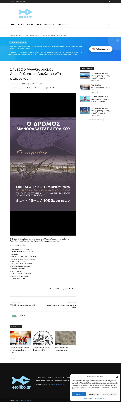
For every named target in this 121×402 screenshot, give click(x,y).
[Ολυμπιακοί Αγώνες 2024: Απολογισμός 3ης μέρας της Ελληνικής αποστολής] (85, 99)
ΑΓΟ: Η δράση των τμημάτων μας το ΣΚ (22, 305)
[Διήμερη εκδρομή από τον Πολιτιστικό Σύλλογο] (43, 338)
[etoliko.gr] (11, 84)
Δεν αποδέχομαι (94, 394)
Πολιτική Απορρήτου (100, 398)
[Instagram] (109, 1)
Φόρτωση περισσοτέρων (95, 119)
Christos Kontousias (26, 400)
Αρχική (12, 35)
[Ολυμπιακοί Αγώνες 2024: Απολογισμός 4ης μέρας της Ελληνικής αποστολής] (85, 110)
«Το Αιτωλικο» (37, 344)
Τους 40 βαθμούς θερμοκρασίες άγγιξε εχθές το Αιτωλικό (100, 87)
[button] (117, 377)
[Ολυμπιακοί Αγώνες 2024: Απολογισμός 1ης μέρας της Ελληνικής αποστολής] (85, 75)
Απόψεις (13, 344)
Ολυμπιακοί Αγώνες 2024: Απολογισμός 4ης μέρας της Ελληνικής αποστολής (100, 111)
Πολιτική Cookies (88, 398)
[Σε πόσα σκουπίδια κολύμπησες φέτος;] (65, 338)
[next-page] (14, 357)
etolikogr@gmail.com (58, 384)
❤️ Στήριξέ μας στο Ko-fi (100, 49)
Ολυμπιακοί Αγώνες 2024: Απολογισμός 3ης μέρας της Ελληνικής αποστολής (100, 99)
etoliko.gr (18, 84)
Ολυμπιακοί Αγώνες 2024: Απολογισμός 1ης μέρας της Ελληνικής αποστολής (100, 76)
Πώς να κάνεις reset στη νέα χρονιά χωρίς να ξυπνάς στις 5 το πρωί (20, 350)
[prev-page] (11, 357)
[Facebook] (106, 1)
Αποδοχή (79, 394)
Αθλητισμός (19, 35)
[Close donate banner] (117, 40)
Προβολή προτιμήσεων (110, 394)
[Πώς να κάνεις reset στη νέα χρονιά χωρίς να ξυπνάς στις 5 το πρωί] (20, 338)
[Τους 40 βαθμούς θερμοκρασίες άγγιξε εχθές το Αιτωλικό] (85, 87)
